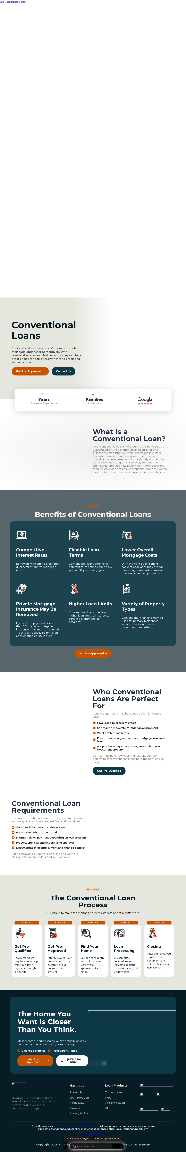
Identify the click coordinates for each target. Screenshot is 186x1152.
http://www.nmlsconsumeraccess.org (77, 1126)
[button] (109, 771)
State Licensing (93, 1134)
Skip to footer (20, 2)
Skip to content (7, 2)
